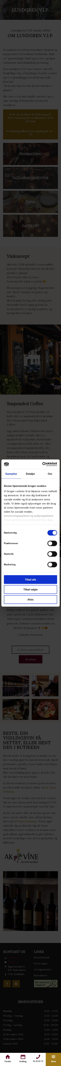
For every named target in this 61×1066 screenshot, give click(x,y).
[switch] (52, 543)
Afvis (30, 599)
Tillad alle (30, 579)
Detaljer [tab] (30, 473)
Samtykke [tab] (11, 473)
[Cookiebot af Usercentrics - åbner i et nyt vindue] (43, 464)
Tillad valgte (30, 589)
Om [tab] (50, 473)
